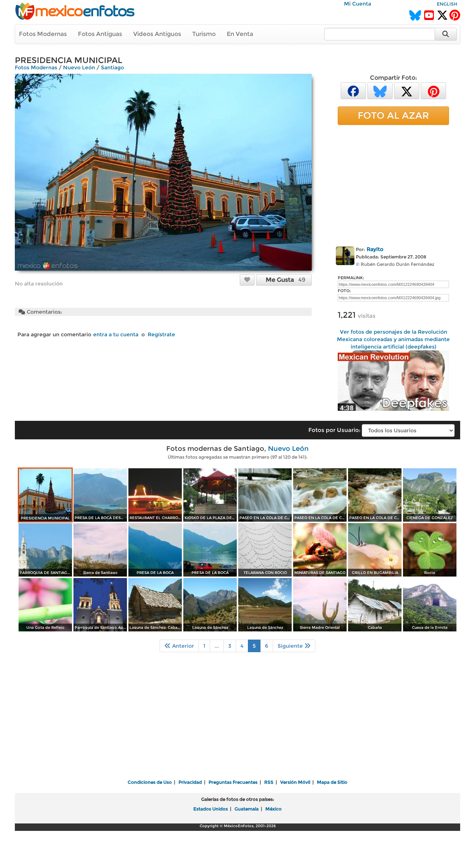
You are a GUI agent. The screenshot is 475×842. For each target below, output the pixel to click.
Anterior (182, 646)
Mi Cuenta (357, 3)
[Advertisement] (393, 184)
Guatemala (247, 809)
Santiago (112, 67)
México (273, 809)
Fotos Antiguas (100, 33)
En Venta (240, 33)
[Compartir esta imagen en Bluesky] (380, 90)
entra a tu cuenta (115, 334)
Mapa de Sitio (332, 782)
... (216, 646)
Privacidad (190, 782)
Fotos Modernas (43, 33)
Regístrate (161, 334)
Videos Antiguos (157, 33)
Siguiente (291, 646)
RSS (268, 782)
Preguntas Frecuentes (233, 782)
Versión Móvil (295, 782)
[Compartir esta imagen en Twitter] (406, 90)
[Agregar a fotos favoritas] (247, 279)
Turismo (204, 33)
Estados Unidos (210, 809)
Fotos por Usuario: (334, 429)
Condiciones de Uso (150, 782)
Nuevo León (79, 67)
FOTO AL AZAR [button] (393, 115)
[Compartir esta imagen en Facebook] (353, 90)
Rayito (375, 249)
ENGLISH (447, 4)
